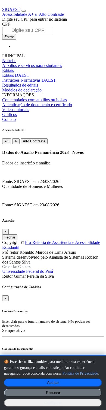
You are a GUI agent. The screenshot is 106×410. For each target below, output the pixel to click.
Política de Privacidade (80, 373)
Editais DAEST (15, 75)
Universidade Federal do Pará (27, 271)
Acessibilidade (14, 14)
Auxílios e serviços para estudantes (32, 65)
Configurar (53, 403)
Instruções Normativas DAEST (29, 80)
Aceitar (53, 383)
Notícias (9, 60)
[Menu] (23, 11)
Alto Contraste (51, 14)
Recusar (53, 393)
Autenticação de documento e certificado (37, 104)
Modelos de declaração (22, 90)
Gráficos (9, 114)
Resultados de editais (20, 85)
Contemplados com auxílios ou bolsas (34, 99)
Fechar (9, 237)
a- (36, 14)
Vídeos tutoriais (15, 109)
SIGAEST (11, 9)
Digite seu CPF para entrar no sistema (34, 19)
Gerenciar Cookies (16, 267)
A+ (31, 14)
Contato (9, 119)
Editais (8, 70)
